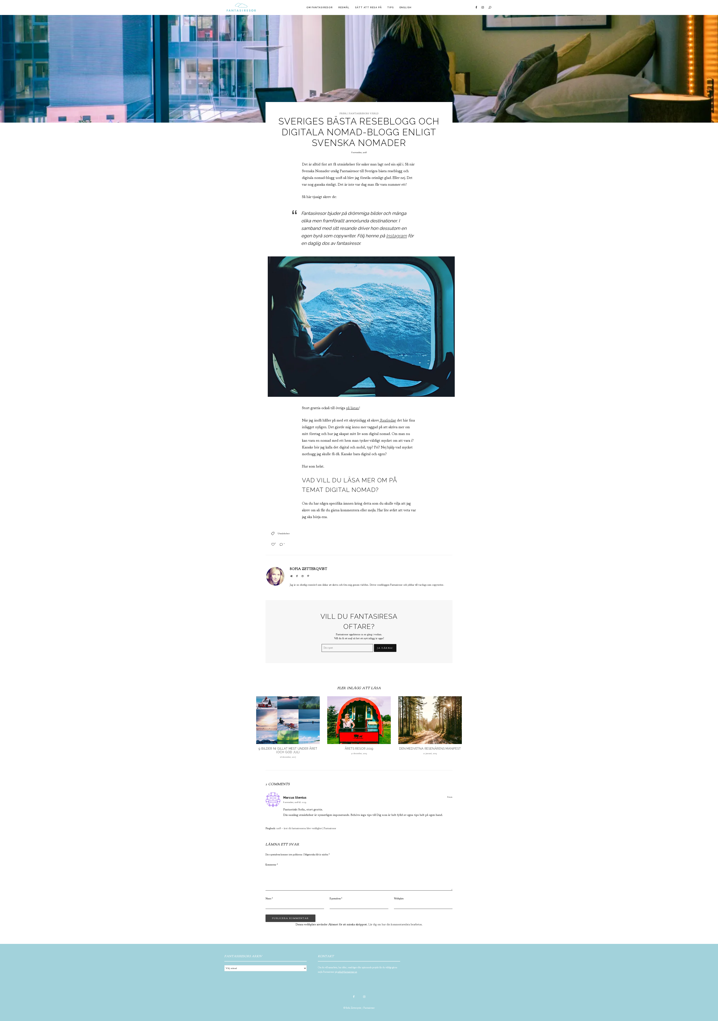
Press (343, 113)
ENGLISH (406, 7)
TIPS (390, 7)
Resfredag (387, 420)
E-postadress (336, 898)
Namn (269, 898)
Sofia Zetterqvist (308, 569)
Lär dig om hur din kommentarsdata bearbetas (395, 924)
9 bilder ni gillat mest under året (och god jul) (288, 750)
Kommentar (272, 864)
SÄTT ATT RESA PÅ (368, 7)
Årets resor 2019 (359, 748)
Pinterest (308, 576)
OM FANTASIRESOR (319, 7)
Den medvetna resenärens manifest (430, 748)
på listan (352, 408)
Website (291, 576)
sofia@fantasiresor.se (347, 971)
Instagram (482, 7)
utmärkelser (284, 533)
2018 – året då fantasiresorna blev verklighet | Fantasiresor (306, 828)
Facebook (476, 7)
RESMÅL (343, 7)
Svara (449, 796)
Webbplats (399, 898)
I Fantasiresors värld (363, 113)
